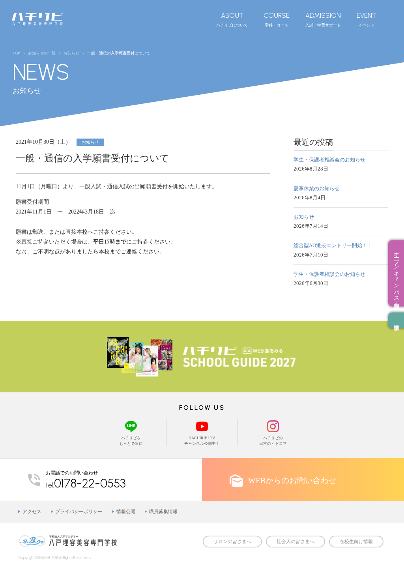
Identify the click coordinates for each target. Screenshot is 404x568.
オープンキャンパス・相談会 (396, 273)
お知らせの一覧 (42, 53)
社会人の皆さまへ (295, 541)
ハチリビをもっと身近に (131, 441)
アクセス (31, 511)
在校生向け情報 (356, 541)
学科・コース (277, 19)
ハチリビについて (232, 19)
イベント (366, 19)
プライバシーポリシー (79, 511)
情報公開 (125, 511)
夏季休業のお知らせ (317, 188)
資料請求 (396, 320)
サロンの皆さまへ (232, 541)
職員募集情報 (163, 511)
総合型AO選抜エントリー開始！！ (333, 245)
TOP (16, 53)
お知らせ (304, 217)
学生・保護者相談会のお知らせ (329, 160)
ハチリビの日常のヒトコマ (273, 441)
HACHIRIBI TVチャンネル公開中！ (202, 441)
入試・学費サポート (323, 19)
